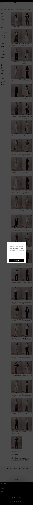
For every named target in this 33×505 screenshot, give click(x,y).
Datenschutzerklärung (13, 252)
